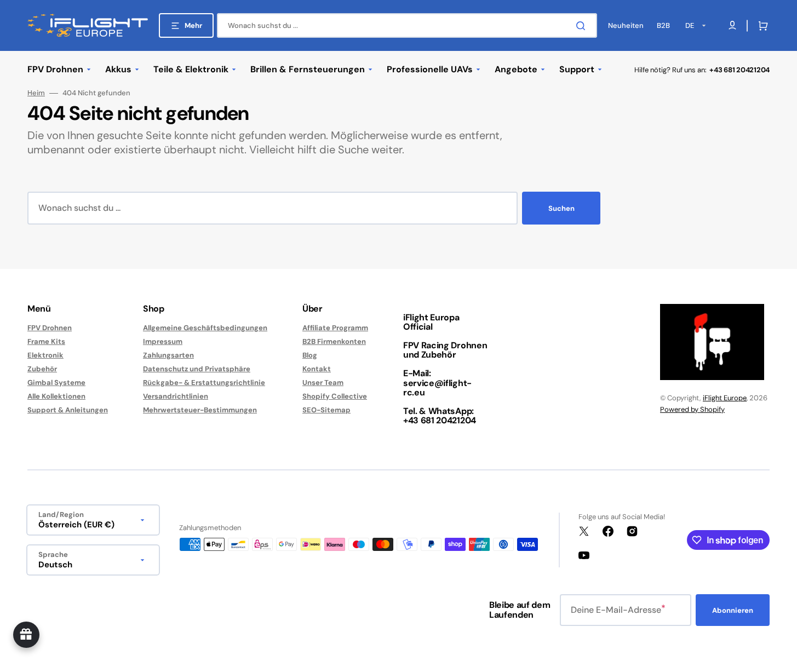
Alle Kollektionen (56, 396)
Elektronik (45, 355)
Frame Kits (46, 341)
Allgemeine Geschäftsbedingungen (205, 328)
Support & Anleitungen (67, 410)
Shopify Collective (334, 396)
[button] (761, 26)
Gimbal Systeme (56, 382)
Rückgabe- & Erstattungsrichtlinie (204, 382)
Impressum (162, 341)
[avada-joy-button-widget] (26, 635)
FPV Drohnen (49, 328)
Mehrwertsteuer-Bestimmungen (200, 410)
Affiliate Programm (335, 328)
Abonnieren (732, 610)
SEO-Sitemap (326, 410)
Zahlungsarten (168, 355)
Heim (36, 93)
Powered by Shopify (692, 409)
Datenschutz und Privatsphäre (196, 368)
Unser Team (322, 382)
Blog (309, 355)
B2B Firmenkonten (334, 341)
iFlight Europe (725, 398)
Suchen (561, 208)
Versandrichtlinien (175, 396)
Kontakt (316, 368)
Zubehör (42, 368)
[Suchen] (583, 26)
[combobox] (407, 25)
